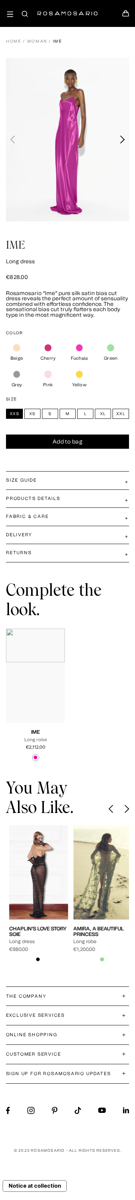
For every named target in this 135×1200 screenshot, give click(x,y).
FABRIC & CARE (27, 516)
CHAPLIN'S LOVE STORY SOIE (34, 931)
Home (13, 41)
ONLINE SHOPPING (31, 1034)
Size (11, 399)
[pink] (48, 374)
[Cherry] (48, 348)
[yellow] (79, 374)
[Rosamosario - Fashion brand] (68, 9)
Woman (37, 41)
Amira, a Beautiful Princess (95, 931)
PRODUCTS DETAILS (33, 498)
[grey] (16, 374)
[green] (111, 348)
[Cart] (125, 15)
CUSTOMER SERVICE (33, 1054)
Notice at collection (35, 1185)
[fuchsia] (79, 348)
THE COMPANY (26, 996)
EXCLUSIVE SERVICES (35, 1015)
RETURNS (19, 552)
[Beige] (16, 348)
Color (14, 333)
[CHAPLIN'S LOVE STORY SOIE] (35, 872)
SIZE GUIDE (21, 480)
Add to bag (67, 442)
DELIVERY (19, 535)
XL (32, 689)
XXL (44, 689)
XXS (22, 683)
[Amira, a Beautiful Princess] (99, 872)
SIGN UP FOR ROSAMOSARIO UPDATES (58, 1073)
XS (34, 683)
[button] (122, 140)
